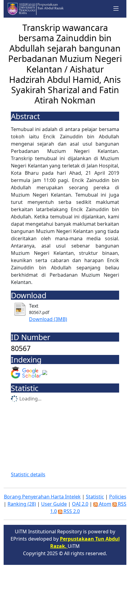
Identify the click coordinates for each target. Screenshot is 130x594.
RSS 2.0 (71, 511)
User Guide (54, 504)
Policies (117, 496)
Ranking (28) (22, 504)
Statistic (95, 496)
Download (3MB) (48, 319)
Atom (104, 504)
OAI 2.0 (80, 504)
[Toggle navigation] (116, 9)
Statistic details (28, 474)
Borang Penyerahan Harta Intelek (42, 496)
